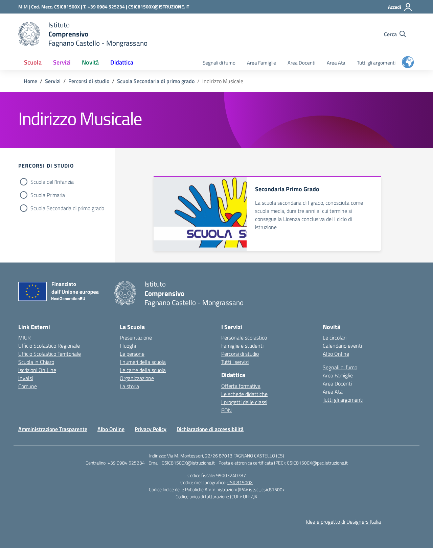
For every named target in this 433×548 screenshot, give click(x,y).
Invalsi (25, 378)
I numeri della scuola (143, 362)
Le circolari (334, 337)
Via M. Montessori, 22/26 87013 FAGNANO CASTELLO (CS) (225, 455)
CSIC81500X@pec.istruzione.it (317, 462)
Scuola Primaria (47, 195)
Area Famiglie (261, 63)
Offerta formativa (240, 386)
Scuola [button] (33, 62)
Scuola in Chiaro (36, 362)
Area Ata (336, 63)
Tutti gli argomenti (376, 63)
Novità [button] (90, 62)
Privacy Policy (150, 429)
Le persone (132, 354)
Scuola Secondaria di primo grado (67, 208)
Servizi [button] (61, 62)
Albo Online (336, 354)
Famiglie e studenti (242, 346)
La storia (129, 386)
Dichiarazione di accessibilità (210, 429)
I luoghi (128, 346)
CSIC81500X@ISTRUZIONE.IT (158, 6)
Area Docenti (301, 63)
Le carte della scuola (143, 370)
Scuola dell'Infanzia (52, 182)
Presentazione (136, 337)
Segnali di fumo (219, 63)
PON (226, 410)
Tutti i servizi (235, 362)
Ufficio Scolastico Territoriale (49, 354)
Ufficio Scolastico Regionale (49, 346)
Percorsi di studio (240, 354)
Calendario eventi (342, 346)
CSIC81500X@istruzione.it (188, 462)
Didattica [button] (121, 62)
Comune (27, 386)
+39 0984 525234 (126, 462)
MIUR (24, 337)
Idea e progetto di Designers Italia (343, 522)
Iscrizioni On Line (37, 370)
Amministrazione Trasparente (52, 429)
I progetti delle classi (244, 402)
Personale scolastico (244, 337)
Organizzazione (137, 378)
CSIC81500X (240, 482)
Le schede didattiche (244, 394)
